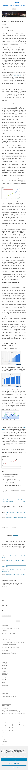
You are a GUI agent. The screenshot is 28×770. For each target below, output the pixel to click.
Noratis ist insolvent (5, 635)
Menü (14, 8)
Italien (3, 677)
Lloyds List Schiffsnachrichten (7, 708)
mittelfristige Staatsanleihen (12, 652)
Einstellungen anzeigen (14, 767)
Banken (3, 666)
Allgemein (3, 662)
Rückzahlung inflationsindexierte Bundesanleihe (11, 628)
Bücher (3, 668)
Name (3, 600)
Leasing (3, 679)
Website (3, 610)
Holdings (3, 671)
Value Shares (14, 3)
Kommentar (4, 586)
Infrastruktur (4, 674)
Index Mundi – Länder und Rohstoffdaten (10, 710)
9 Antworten (4, 24)
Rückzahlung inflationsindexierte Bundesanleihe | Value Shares (14, 642)
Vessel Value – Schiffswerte (7, 707)
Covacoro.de (4, 694)
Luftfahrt (3, 680)
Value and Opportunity (6, 693)
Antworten (4, 530)
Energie (3, 670)
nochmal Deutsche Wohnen (7, 631)
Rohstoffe (3, 682)
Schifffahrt (4, 683)
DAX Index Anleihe (5, 630)
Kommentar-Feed (5, 742)
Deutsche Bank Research (6, 704)
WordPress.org (4, 744)
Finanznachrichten (5, 705)
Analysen (23, 490)
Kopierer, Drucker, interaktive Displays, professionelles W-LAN (13, 713)
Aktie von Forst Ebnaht (17, 75)
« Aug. (3, 732)
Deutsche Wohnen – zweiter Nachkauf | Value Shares (12, 645)
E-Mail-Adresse (5, 605)
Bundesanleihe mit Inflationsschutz (9, 644)
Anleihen (3, 665)
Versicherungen (5, 685)
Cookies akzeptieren (14, 760)
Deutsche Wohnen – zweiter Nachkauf (9, 633)
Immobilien (4, 673)
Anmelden (4, 739)
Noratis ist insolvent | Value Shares (8, 648)
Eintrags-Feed (4, 741)
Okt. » (24, 732)
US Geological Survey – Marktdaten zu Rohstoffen (11, 711)
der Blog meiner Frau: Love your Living (9, 696)
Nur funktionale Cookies (14, 763)
